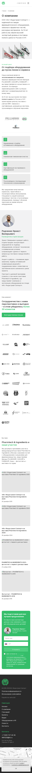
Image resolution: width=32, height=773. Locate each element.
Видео (4, 718)
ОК (16, 768)
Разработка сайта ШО (8, 697)
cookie (22, 763)
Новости (5, 723)
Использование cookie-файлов (11, 694)
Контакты (5, 726)
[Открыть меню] (28, 3)
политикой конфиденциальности (20, 765)
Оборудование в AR (9, 720)
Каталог (4, 706)
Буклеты (5, 715)
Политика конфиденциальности (11, 691)
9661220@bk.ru (7, 737)
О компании (6, 709)
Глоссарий (5, 712)
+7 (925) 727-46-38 (21, 3)
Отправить (16, 649)
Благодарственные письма (13, 315)
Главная (4, 11)
